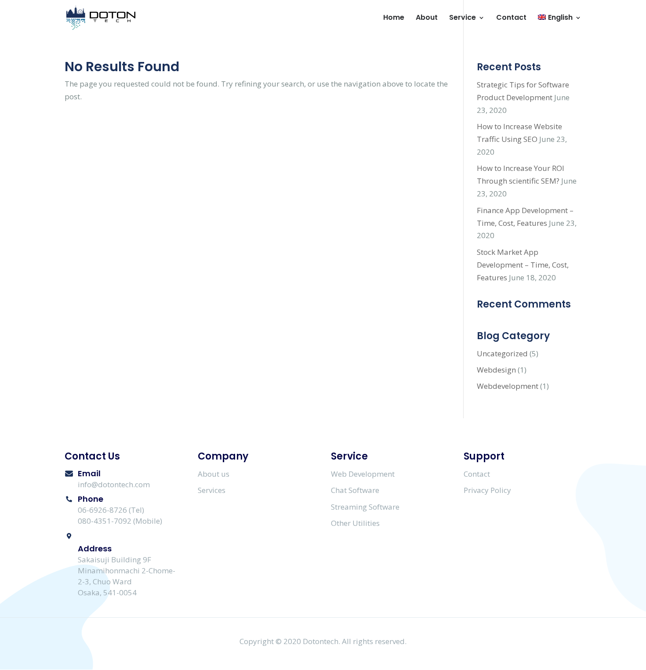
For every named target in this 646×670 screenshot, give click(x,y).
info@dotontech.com (114, 484)
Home (393, 18)
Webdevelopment (507, 386)
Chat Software (355, 490)
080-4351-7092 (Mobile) (120, 521)
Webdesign (496, 370)
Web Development (363, 474)
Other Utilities (355, 523)
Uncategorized (502, 353)
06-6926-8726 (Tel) (111, 510)
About (427, 18)
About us (213, 474)
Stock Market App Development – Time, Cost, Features (523, 264)
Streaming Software (365, 507)
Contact (511, 18)
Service (462, 18)
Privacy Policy (487, 490)
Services (211, 490)
